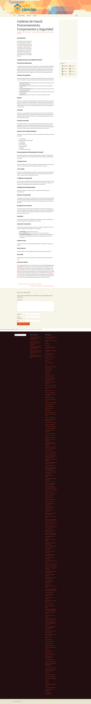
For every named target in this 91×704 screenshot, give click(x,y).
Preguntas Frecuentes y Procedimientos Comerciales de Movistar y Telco (35, 352)
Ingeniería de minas (48, 450)
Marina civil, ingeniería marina (50, 667)
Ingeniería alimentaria (49, 404)
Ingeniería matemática (49, 641)
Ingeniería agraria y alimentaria (51, 385)
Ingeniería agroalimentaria (50, 392)
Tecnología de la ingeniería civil (51, 687)
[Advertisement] (43, 49)
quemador (52, 32)
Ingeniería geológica (49, 592)
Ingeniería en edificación (49, 524)
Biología (73, 66)
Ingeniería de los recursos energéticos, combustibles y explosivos (50, 444)
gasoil (48, 32)
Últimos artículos (21, 15)
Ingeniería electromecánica (50, 499)
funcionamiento (44, 32)
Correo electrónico (20, 317)
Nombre (19, 314)
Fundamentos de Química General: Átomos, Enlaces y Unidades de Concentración (35, 347)
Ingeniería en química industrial (51, 546)
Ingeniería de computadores (50, 426)
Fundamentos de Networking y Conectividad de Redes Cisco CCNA (35, 356)
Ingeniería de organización (50, 465)
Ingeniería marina (48, 637)
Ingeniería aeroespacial (49, 376)
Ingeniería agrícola (48, 390)
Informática (47, 373)
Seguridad (19, 33)
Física (46, 364)
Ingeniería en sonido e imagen (50, 564)
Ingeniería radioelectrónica (50, 654)
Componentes (38, 32)
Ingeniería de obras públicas (50, 454)
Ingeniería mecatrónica (49, 645)
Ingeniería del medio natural (50, 493)
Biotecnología (47, 345)
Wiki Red (28, 15)
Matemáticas (47, 672)
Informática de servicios (49, 375)
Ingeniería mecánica (49, 643)
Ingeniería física (48, 584)
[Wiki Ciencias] (45, 7)
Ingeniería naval (48, 650)
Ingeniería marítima (48, 639)
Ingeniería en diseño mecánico (51, 522)
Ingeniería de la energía (49, 435)
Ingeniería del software (49, 495)
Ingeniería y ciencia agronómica (51, 661)
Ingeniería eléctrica (48, 497)
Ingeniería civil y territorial (50, 412)
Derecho (65, 74)
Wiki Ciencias (16, 701)
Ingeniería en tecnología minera (51, 566)
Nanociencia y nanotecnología (50, 678)
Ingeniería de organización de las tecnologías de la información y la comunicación (50, 469)
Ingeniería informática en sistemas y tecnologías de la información (51, 628)
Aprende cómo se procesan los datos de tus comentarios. (30, 329)
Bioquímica (47, 343)
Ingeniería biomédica (49, 408)
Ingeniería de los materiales (50, 437)
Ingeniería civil (48, 410)
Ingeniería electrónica (49, 501)
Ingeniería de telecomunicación (51, 490)
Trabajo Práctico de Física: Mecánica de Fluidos (29, 284)
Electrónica (47, 360)
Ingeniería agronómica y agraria (51, 402)
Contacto (35, 15)
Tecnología (28, 32)
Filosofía (73, 71)
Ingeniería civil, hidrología (50, 417)
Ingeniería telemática (49, 659)
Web (18, 321)
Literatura (73, 68)
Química (46, 680)
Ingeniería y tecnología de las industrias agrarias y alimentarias (50, 664)
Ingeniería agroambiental (49, 397)
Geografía (66, 68)
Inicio (14, 15)
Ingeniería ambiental (49, 406)
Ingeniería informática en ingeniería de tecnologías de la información (50, 623)
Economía (73, 74)
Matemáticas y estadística (50, 676)
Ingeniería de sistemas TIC (50, 481)
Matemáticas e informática (50, 674)
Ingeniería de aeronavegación (50, 422)
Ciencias (65, 66)
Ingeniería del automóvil (49, 492)
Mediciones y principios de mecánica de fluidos (42, 286)
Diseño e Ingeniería (48, 358)
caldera (33, 32)
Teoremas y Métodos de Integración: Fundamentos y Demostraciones (35, 338)
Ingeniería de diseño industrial (50, 428)
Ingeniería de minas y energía (50, 452)
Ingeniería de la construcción (50, 433)
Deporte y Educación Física (50, 357)
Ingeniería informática (49, 604)
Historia (65, 71)
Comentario (20, 299)
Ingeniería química (48, 652)
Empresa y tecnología (49, 362)
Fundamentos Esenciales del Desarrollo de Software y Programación (35, 343)
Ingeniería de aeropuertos (50, 424)
